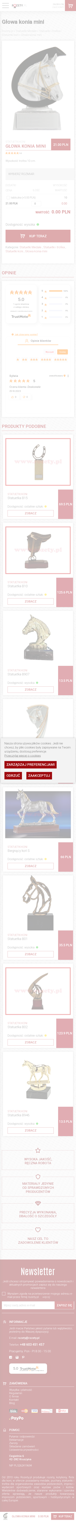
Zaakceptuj (39, 775)
